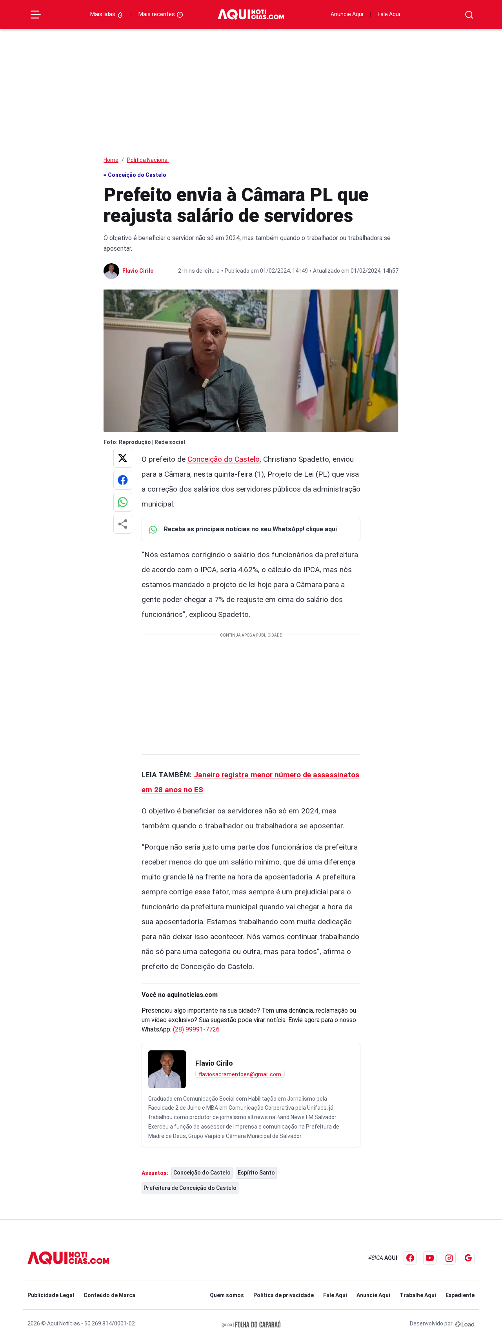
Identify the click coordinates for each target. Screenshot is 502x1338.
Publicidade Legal (50, 1295)
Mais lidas (103, 14)
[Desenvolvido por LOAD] (465, 1323)
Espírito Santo (256, 1172)
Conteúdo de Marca (109, 1295)
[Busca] (469, 14)
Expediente (460, 1295)
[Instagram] (449, 1258)
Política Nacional (148, 160)
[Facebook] (410, 1258)
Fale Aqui (389, 14)
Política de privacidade (283, 1295)
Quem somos (227, 1295)
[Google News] (468, 1258)
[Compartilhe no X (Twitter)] (122, 458)
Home (111, 160)
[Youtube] (430, 1258)
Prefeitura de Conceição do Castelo (190, 1188)
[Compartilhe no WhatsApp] (122, 502)
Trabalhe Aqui (418, 1295)
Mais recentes (157, 14)
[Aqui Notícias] (251, 14)
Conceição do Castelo (223, 459)
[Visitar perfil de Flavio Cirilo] (167, 1069)
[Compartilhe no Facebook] (122, 480)
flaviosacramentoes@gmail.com (240, 1074)
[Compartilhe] (122, 524)
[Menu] (35, 14)
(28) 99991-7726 (196, 1029)
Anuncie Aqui (347, 14)
